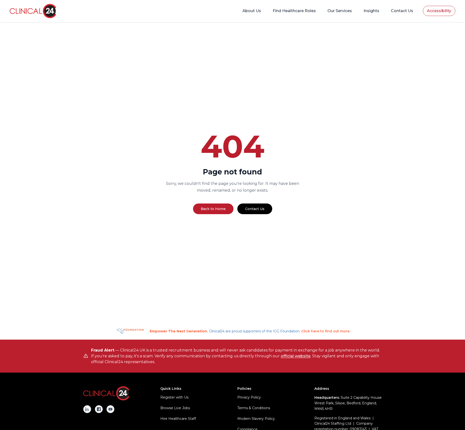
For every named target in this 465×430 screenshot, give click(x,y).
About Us (251, 10)
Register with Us (174, 397)
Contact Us (402, 10)
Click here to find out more (325, 331)
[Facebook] (99, 409)
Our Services (339, 10)
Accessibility (439, 10)
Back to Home (213, 209)
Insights (371, 10)
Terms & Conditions (253, 408)
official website (295, 356)
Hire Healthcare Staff (178, 418)
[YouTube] (110, 409)
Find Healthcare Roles (294, 10)
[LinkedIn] (87, 409)
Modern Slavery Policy (256, 418)
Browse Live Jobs (175, 408)
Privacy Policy (249, 397)
